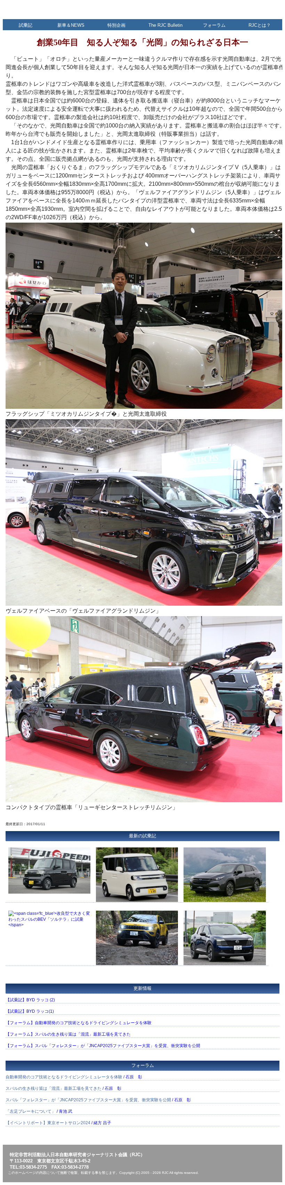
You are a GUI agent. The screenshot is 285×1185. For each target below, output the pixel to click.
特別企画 (116, 25)
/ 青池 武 (39, 1111)
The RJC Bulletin (165, 25)
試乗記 (25, 25)
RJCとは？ (260, 25)
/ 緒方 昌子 (58, 1122)
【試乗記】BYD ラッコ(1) (30, 1011)
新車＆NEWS (70, 25)
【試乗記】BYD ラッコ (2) (30, 999)
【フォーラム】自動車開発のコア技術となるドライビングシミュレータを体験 (79, 1022)
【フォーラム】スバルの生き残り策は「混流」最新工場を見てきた (68, 1034)
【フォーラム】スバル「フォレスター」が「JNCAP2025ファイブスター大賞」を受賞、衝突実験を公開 (103, 1045)
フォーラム (214, 25)
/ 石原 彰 (74, 1077)
